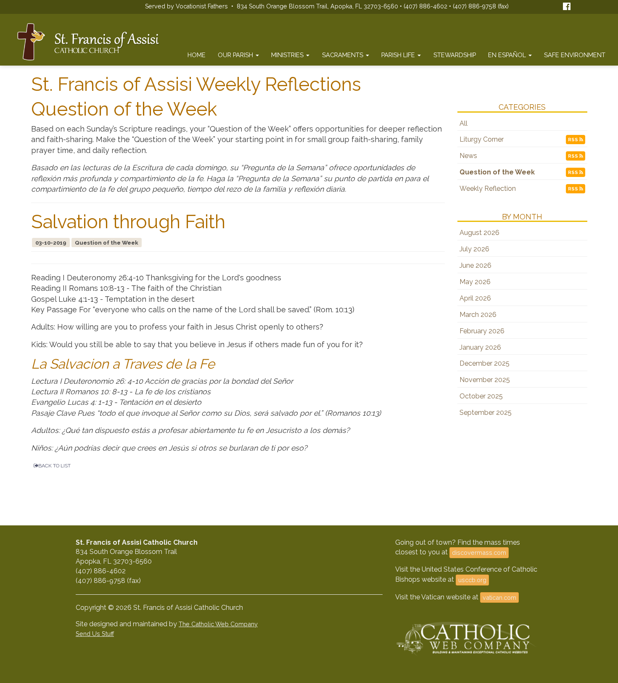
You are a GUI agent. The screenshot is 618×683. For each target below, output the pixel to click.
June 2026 (475, 265)
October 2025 (481, 396)
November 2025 (485, 380)
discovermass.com (479, 552)
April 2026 (475, 298)
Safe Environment (574, 54)
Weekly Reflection (488, 189)
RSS (573, 139)
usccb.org (472, 579)
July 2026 (474, 249)
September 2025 (486, 413)
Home (197, 54)
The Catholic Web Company (218, 624)
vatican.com (499, 597)
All (463, 123)
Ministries (288, 54)
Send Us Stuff (95, 633)
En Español (508, 54)
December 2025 (485, 363)
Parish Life (399, 54)
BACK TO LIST (54, 466)
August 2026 (479, 233)
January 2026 (480, 347)
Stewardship (454, 54)
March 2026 (478, 315)
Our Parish (236, 54)
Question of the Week (497, 172)
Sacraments (343, 54)
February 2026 (482, 331)
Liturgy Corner (482, 139)
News (468, 156)
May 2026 (475, 282)
